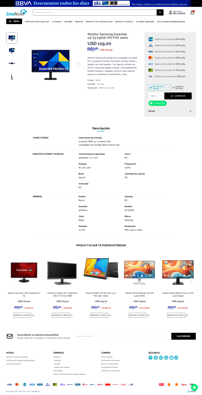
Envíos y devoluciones (109, 364)
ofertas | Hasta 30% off (37, 22)
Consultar (159, 103)
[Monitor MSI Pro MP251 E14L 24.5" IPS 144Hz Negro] (178, 272)
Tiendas (57, 364)
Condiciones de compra (110, 360)
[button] (78, 63)
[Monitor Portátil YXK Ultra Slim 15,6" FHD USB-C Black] (101, 272)
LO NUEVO (57, 22)
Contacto (57, 360)
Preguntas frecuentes (109, 367)
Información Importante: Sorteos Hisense (69, 374)
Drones (68, 22)
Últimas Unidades (145, 22)
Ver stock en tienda (158, 87)
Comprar (179, 96)
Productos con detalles (99, 22)
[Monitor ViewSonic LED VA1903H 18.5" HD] (24, 272)
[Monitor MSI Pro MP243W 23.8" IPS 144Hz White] (139, 272)
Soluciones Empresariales (171, 22)
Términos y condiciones (110, 371)
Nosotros (57, 357)
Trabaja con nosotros (62, 367)
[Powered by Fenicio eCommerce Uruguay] (192, 391)
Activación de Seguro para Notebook (20, 360)
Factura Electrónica (13, 364)
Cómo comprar (107, 357)
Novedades (58, 371)
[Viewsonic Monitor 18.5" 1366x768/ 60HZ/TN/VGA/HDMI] (62, 272)
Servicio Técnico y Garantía (17, 357)
